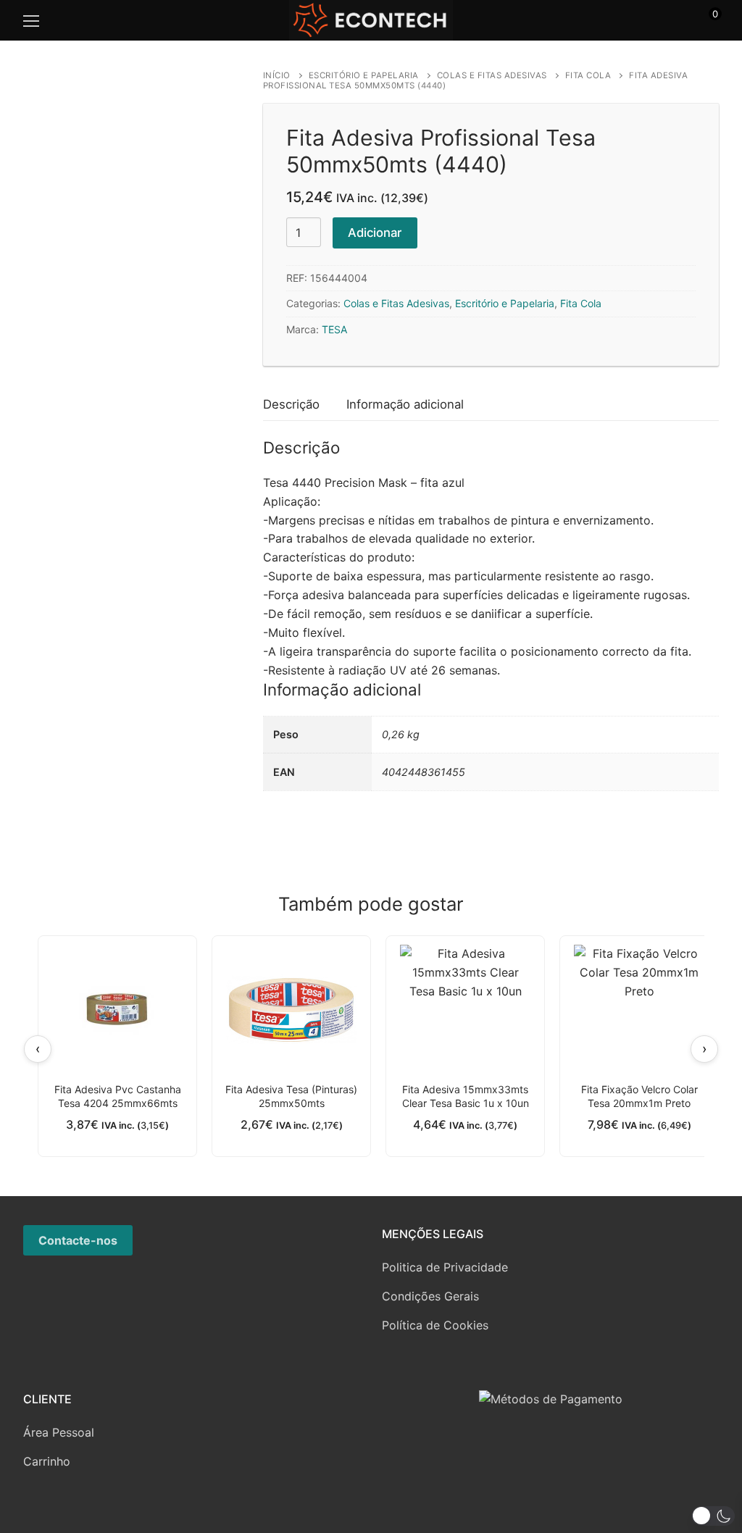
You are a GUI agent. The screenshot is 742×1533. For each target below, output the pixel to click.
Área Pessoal (58, 1432)
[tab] (291, 405)
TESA (334, 329)
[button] (713, 1516)
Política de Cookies (435, 1325)
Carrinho (46, 1461)
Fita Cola (588, 75)
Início (277, 75)
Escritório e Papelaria (364, 75)
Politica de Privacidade (445, 1267)
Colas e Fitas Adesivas (492, 75)
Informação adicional (405, 404)
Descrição (291, 404)
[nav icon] (31, 20)
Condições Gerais (430, 1296)
